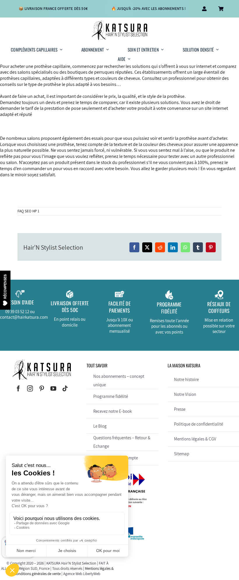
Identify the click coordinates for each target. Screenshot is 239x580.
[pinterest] (42, 389)
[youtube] (53, 389)
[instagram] (30, 389)
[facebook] (18, 389)
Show (5, 289)
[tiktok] (65, 389)
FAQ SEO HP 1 (28, 211)
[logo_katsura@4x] (119, 23)
